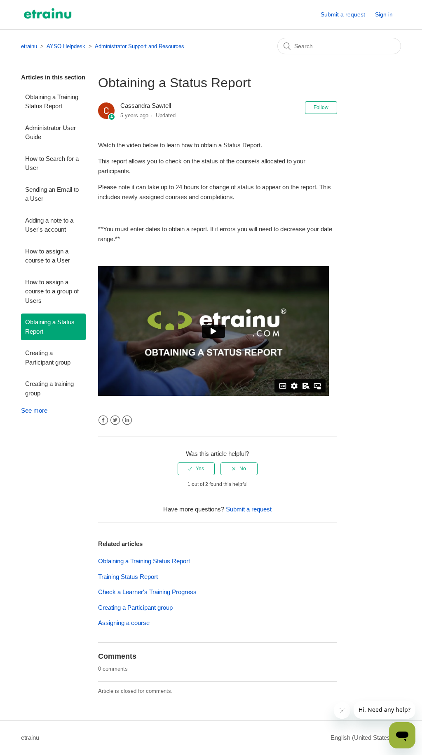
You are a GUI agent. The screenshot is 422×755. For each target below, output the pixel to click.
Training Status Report (128, 576)
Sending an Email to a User (52, 194)
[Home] (47, 18)
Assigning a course (124, 622)
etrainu (29, 46)
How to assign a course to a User (47, 256)
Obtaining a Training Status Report (51, 101)
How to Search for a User (52, 163)
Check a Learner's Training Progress (147, 591)
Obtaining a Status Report (50, 326)
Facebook (103, 420)
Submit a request (343, 14)
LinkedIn (127, 420)
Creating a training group (49, 388)
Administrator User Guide (50, 132)
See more (34, 410)
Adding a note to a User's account (49, 225)
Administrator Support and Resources (139, 46)
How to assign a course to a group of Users (52, 291)
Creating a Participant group (47, 357)
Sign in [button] (384, 14)
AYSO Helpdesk (66, 46)
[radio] (196, 468)
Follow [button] (321, 107)
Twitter (115, 420)
